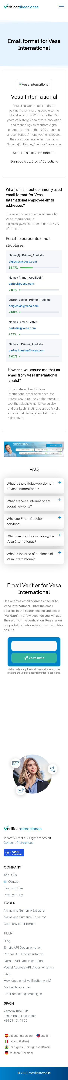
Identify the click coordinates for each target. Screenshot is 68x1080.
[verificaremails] (23, 829)
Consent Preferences (18, 842)
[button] (34, 486)
